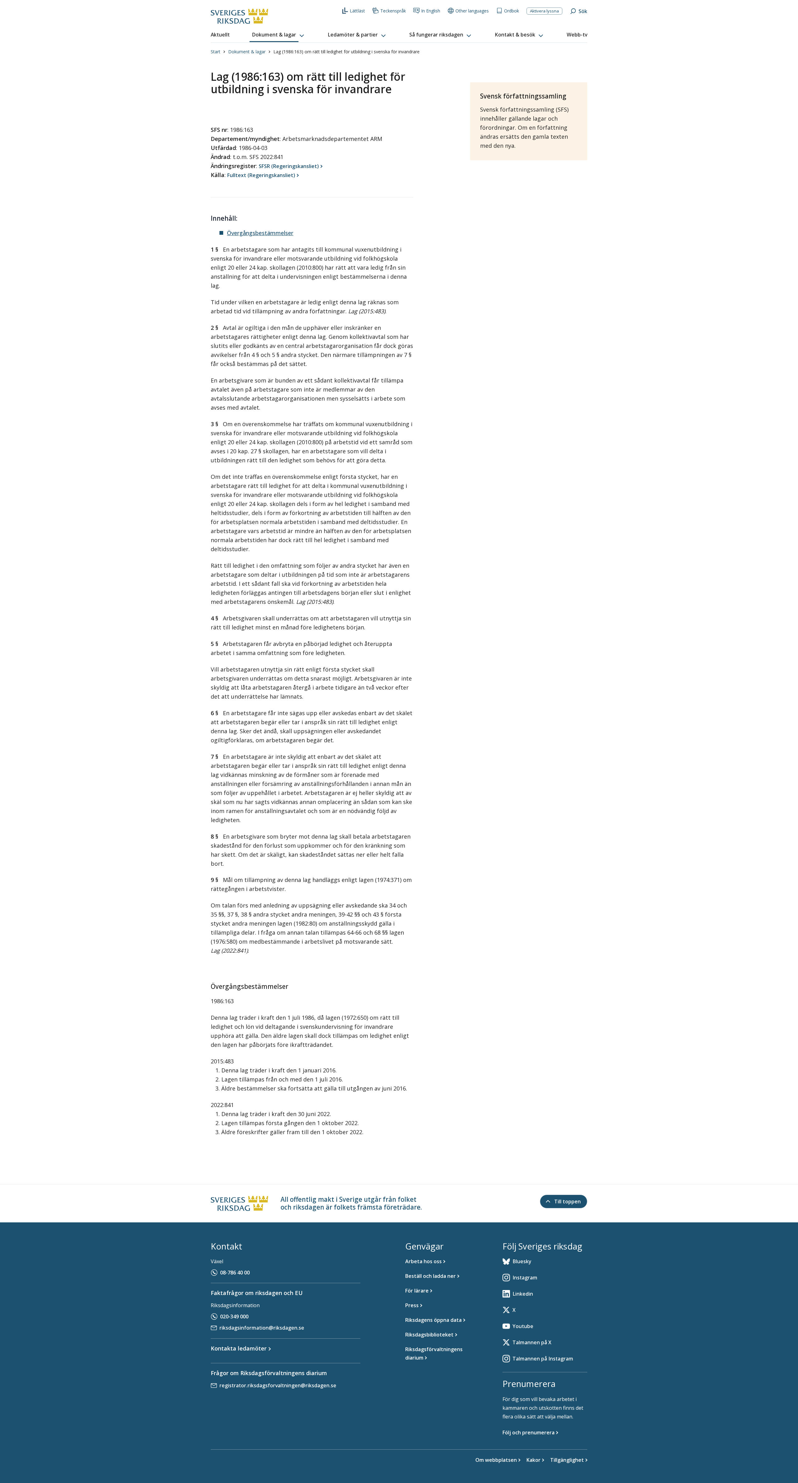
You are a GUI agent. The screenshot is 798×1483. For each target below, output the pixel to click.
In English (430, 11)
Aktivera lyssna (544, 11)
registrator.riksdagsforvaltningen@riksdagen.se (277, 1385)
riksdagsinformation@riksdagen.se (261, 1327)
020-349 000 (234, 1316)
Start (215, 52)
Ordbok (511, 11)
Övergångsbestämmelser (260, 233)
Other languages (472, 11)
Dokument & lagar (247, 52)
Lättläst (357, 11)
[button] (279, 34)
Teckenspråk (393, 11)
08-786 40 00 (235, 1272)
